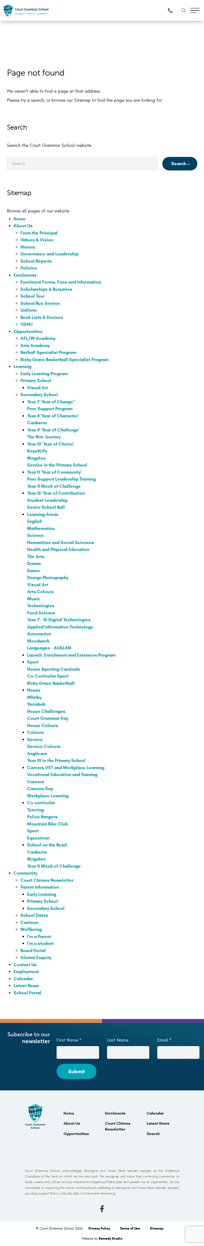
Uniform (28, 310)
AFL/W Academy (37, 338)
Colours (35, 732)
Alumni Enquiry (35, 957)
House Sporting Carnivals (53, 669)
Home (20, 219)
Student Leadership (47, 500)
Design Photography (47, 577)
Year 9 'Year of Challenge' (53, 430)
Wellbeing (31, 929)
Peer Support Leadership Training (61, 479)
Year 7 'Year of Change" (51, 402)
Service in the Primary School (57, 465)
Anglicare (37, 753)
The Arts (35, 556)
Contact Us (25, 964)
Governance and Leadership (49, 254)
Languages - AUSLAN (49, 648)
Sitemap (156, 1228)
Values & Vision (36, 240)
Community (25, 873)
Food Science (41, 613)
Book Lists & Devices (41, 317)
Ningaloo (36, 458)
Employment (26, 971)
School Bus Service (40, 303)
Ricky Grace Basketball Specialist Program (64, 359)
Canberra (37, 423)
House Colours (42, 725)
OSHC (26, 324)
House (33, 690)
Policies (28, 268)
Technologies (40, 606)
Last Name (118, 1040)
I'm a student (40, 943)
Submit (76, 1071)
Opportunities (28, 331)
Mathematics (41, 528)
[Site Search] (183, 10)
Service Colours (44, 746)
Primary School (35, 380)
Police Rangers (42, 817)
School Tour (32, 296)
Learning (22, 366)
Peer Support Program (50, 409)
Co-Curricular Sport (48, 676)
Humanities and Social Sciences (60, 542)
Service (35, 739)
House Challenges (46, 711)
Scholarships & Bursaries (46, 289)
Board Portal (33, 950)
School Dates (34, 915)
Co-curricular (41, 803)
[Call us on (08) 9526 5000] (170, 10)
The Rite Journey (44, 437)
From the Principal (39, 233)
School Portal (27, 993)
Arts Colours (40, 591)
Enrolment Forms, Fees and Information (60, 282)
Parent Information (39, 887)
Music (33, 599)
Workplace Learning (48, 796)
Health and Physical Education (58, 549)
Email (162, 1040)
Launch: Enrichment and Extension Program (71, 655)
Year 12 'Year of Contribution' (56, 493)
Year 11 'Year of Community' (54, 472)
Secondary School (39, 394)
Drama (34, 563)
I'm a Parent (39, 936)
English (34, 521)
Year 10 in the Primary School (56, 760)
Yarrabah (36, 704)
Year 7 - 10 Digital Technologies (59, 620)
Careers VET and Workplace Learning (65, 767)
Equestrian (38, 838)
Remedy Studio (110, 1238)
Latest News (26, 985)
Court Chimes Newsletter (46, 880)
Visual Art (37, 388)
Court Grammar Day (47, 718)
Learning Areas (42, 514)
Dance (33, 570)
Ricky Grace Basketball (51, 683)
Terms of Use (130, 1228)
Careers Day (40, 788)
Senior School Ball (46, 507)
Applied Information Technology (60, 627)
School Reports (36, 261)
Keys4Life (37, 451)
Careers (35, 782)
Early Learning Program (44, 373)
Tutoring (35, 810)
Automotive (39, 634)
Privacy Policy (99, 1228)
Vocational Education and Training (62, 774)
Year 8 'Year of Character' (53, 416)
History (27, 247)
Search (178, 163)
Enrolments (25, 275)
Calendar (23, 979)
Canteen (29, 922)
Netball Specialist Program (48, 352)
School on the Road (47, 845)
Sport (33, 662)
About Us (23, 226)
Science (35, 535)
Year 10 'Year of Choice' (50, 444)
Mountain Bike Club (47, 824)
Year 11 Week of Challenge (54, 486)
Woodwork (38, 641)
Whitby (34, 697)
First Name (67, 1040)
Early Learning (41, 894)
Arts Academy (35, 345)
